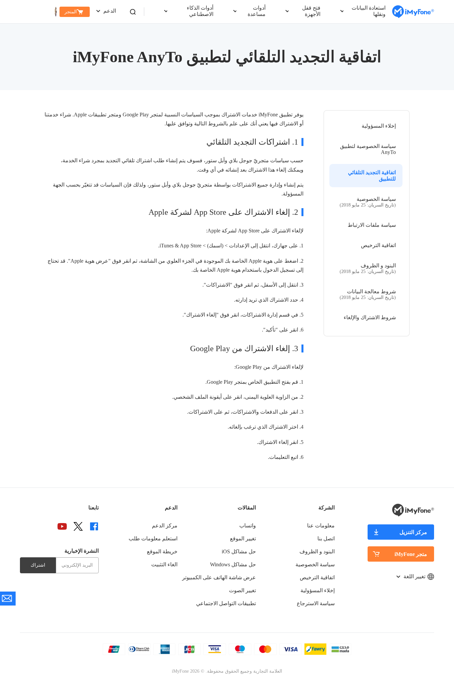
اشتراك (38, 565)
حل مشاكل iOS (239, 551)
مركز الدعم (164, 525)
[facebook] (94, 526)
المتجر (70, 11)
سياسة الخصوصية (368, 201)
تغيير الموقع (243, 538)
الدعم (109, 11)
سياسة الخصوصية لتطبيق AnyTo (368, 149)
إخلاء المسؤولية (379, 126)
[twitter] (78, 526)
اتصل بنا (326, 538)
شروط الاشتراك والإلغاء (370, 317)
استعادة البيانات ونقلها (369, 11)
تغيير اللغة (414, 576)
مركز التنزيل (413, 532)
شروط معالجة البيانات (368, 294)
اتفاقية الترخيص (378, 245)
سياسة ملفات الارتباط (372, 225)
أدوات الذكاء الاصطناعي (200, 11)
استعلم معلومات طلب (153, 538)
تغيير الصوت (242, 590)
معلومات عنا (321, 525)
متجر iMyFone (411, 554)
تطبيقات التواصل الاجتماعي (226, 603)
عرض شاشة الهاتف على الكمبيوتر (219, 577)
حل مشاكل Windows (233, 564)
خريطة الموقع (162, 551)
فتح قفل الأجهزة (311, 11)
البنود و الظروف (368, 268)
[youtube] (62, 526)
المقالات (247, 507)
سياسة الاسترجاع (316, 603)
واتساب (247, 525)
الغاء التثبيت (164, 564)
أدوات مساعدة (257, 11)
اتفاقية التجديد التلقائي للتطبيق (372, 176)
